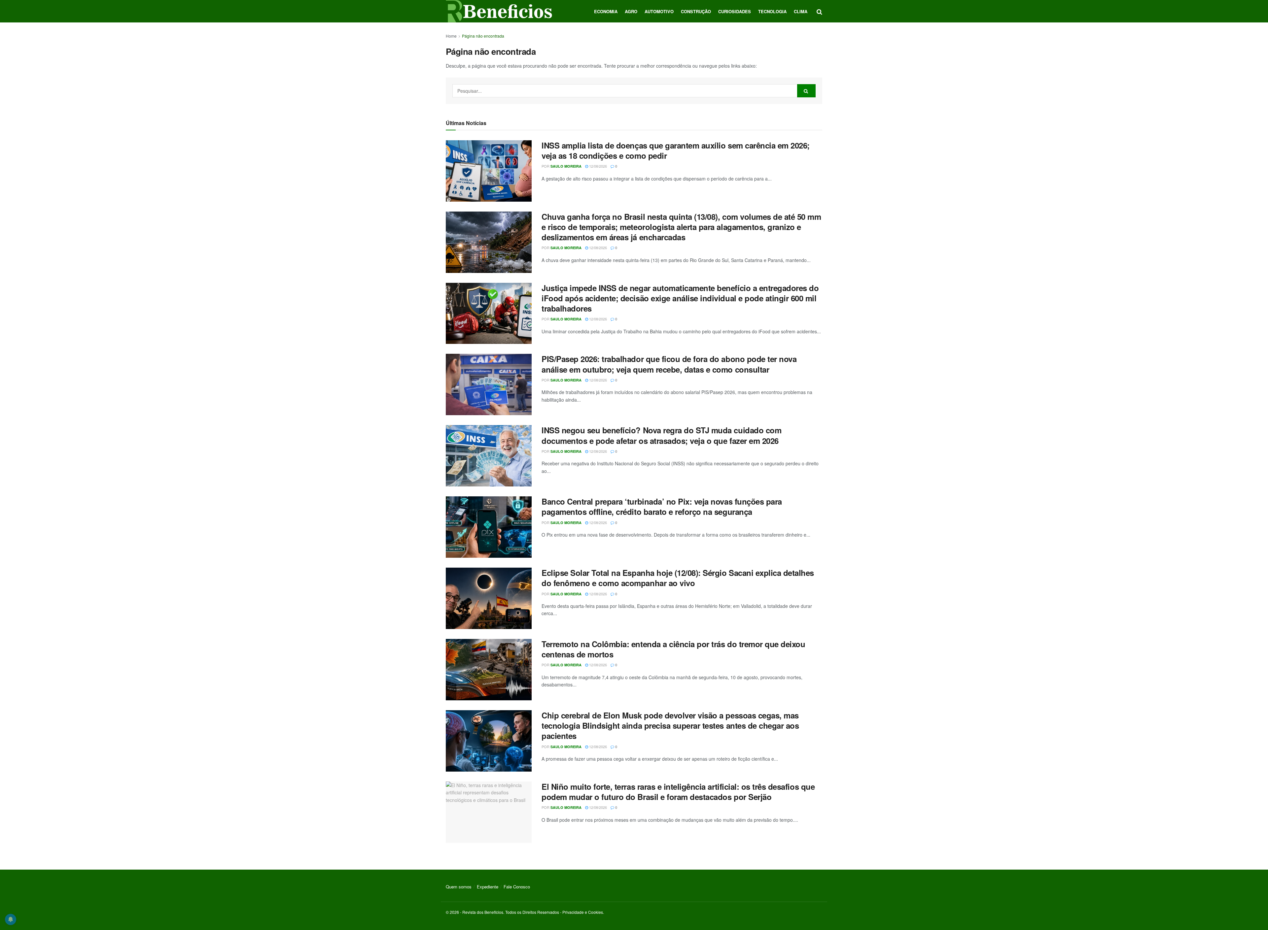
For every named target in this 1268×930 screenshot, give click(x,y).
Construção (696, 11)
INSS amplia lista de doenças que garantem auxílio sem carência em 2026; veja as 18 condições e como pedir (676, 150)
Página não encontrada (483, 36)
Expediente (487, 886)
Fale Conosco (517, 886)
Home (451, 36)
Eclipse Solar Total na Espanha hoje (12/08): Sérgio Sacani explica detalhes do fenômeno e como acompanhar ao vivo (678, 577)
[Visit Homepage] (499, 11)
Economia (605, 11)
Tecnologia (772, 11)
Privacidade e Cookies (582, 912)
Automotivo (659, 11)
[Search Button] (819, 11)
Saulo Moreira (565, 166)
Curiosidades (734, 11)
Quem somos (459, 886)
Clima (800, 11)
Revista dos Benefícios (482, 912)
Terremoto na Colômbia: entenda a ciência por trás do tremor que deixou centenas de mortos (673, 649)
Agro (631, 11)
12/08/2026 (597, 166)
